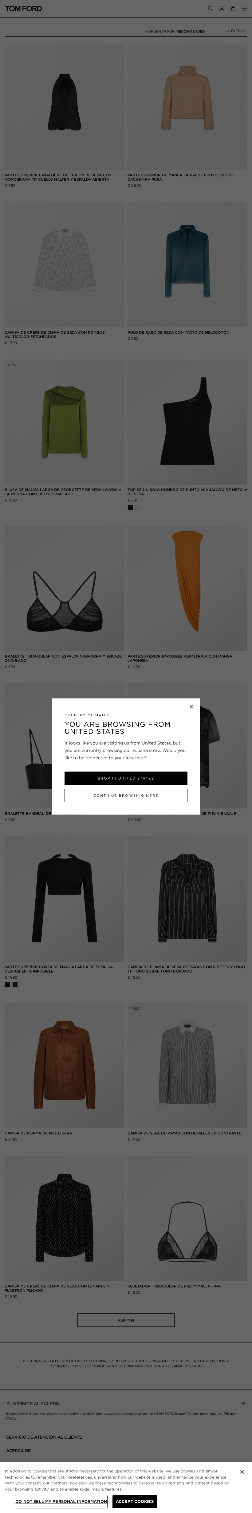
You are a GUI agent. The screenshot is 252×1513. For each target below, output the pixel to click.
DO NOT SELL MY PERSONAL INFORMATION (61, 1501)
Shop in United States (126, 778)
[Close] (242, 1472)
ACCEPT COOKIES (135, 1501)
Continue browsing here (125, 795)
